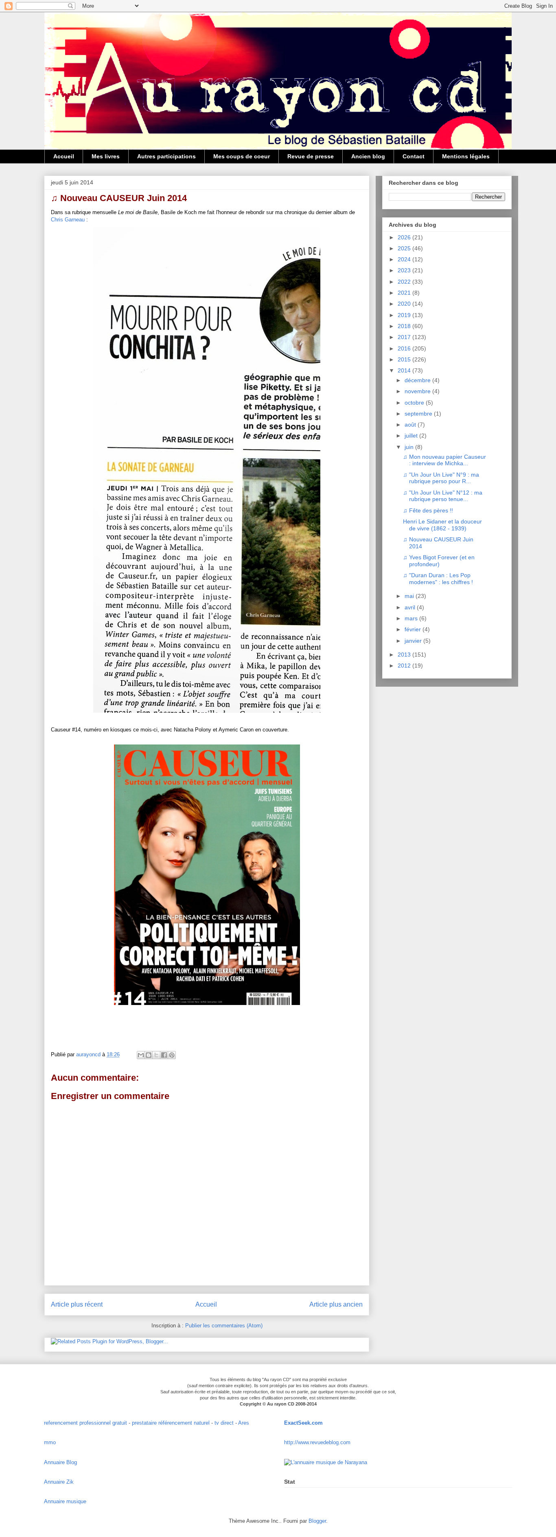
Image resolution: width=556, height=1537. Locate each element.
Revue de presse (310, 156)
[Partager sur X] (156, 1055)
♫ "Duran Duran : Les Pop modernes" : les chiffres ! (438, 578)
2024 (405, 259)
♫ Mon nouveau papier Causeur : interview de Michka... (444, 460)
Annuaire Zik (59, 1482)
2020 (405, 303)
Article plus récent (77, 1304)
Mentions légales (466, 156)
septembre (419, 413)
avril (411, 607)
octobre (415, 402)
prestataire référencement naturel (171, 1423)
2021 (405, 292)
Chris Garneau (68, 220)
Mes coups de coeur (241, 156)
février (413, 629)
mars (412, 618)
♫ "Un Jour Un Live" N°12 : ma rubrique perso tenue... (442, 496)
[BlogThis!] (148, 1055)
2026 (405, 237)
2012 (405, 665)
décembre (418, 380)
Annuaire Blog (60, 1462)
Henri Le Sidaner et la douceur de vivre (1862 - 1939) (442, 525)
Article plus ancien (336, 1304)
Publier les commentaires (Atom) (224, 1325)
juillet (412, 435)
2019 (405, 315)
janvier (414, 640)
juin (410, 447)
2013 (405, 654)
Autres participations (166, 156)
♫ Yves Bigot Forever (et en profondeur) (439, 560)
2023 (405, 270)
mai (410, 596)
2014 (405, 370)
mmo (50, 1442)
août (411, 424)
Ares (243, 1423)
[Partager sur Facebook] (164, 1055)
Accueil (63, 156)
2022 (405, 281)
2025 (405, 248)
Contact (414, 156)
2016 (405, 348)
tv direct (224, 1423)
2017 (405, 337)
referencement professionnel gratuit (85, 1423)
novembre (418, 391)
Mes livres (106, 156)
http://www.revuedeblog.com (317, 1442)
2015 (405, 359)
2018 (405, 326)
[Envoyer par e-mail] (141, 1055)
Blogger (317, 1521)
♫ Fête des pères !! (428, 510)
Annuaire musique (65, 1501)
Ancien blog (368, 156)
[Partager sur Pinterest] (172, 1055)
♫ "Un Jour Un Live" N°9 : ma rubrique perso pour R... (441, 478)
